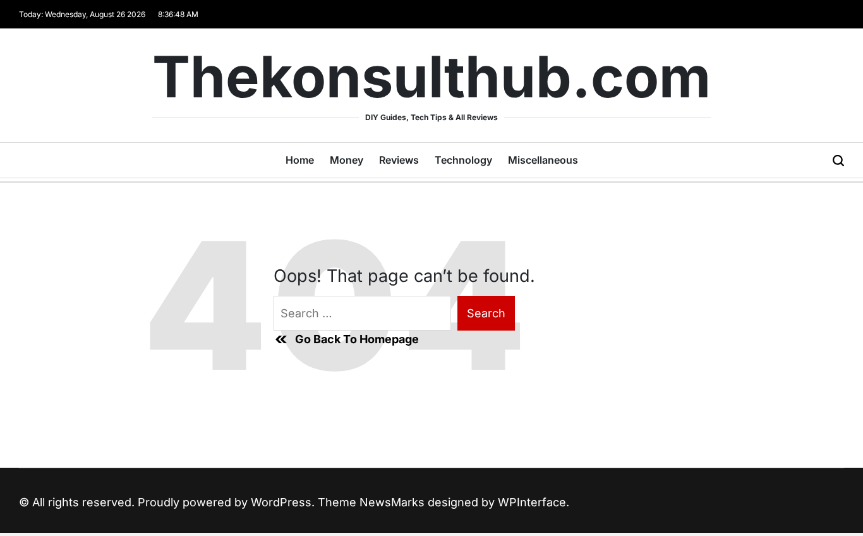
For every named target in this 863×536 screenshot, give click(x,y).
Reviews (399, 160)
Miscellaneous (543, 160)
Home (300, 160)
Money (346, 160)
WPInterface (532, 502)
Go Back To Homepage (357, 339)
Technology (463, 160)
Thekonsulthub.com (431, 77)
